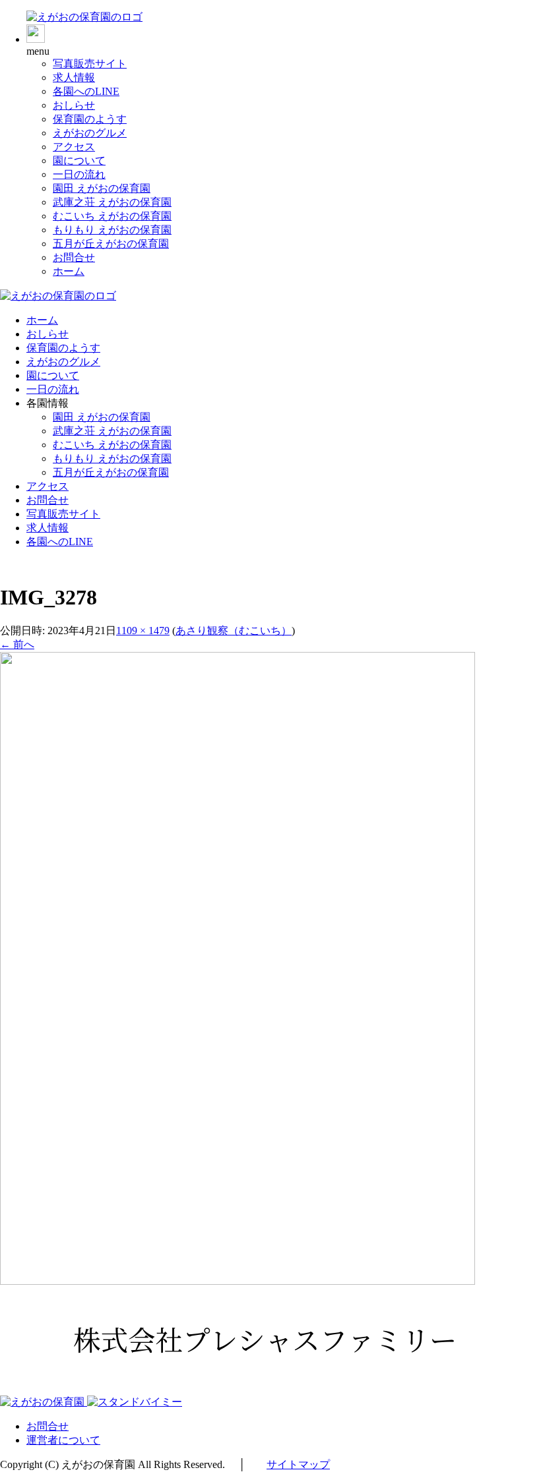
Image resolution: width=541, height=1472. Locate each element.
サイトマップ (298, 1464)
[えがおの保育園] (84, 16)
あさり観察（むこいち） (233, 630)
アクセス (74, 146)
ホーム (68, 271)
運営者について (63, 1440)
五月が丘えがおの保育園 (111, 243)
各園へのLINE (86, 91)
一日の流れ (79, 174)
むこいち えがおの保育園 (112, 215)
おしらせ (74, 105)
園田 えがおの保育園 (101, 188)
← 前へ (17, 644)
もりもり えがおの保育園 (112, 229)
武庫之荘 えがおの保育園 (112, 202)
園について (79, 160)
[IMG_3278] (237, 1281)
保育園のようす (90, 119)
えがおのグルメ (90, 132)
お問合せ (74, 257)
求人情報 (74, 77)
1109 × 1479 (143, 630)
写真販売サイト (90, 63)
